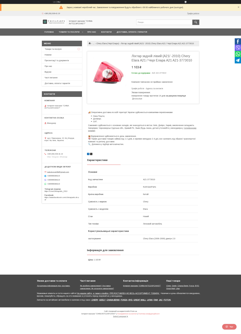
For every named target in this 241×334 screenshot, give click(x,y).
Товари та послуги (69, 32)
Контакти (106, 32)
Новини (48, 55)
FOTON (167, 300)
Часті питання (51, 77)
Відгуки (48, 72)
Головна (49, 32)
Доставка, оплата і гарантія (132, 32)
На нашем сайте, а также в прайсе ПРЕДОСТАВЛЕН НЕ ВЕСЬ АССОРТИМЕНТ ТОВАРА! (118, 293)
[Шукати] (195, 22)
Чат (231, 327)
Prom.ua (133, 311)
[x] (91, 154)
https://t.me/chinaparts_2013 (55, 191)
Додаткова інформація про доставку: (53, 286)
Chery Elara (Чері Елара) (107, 43)
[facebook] (88, 154)
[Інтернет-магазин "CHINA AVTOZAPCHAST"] (54, 25)
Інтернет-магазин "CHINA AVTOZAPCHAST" (142, 286)
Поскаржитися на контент (127, 314)
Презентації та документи (57, 60)
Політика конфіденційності (149, 314)
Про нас (91, 32)
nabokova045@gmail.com (58, 172)
